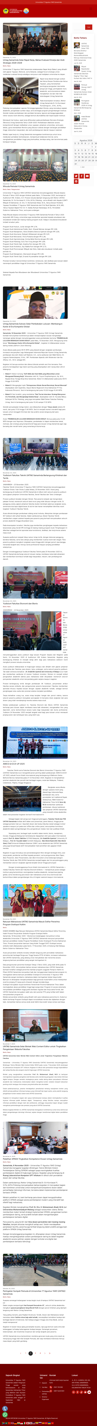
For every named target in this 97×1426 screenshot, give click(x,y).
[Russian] (40, 1423)
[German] (15, 1423)
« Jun (82, 167)
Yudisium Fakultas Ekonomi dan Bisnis (20, 603)
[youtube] (87, 176)
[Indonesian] (21, 1423)
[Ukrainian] (49, 1423)
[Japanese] (27, 1423)
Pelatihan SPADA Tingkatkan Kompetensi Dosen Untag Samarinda (32, 1159)
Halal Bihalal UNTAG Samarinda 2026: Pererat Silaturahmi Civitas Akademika (82, 122)
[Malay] (34, 1423)
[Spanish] (43, 1423)
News (9, 66)
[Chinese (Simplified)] (9, 1423)
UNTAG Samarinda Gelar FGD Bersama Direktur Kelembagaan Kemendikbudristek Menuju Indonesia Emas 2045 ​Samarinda (82, 52)
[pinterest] (76, 181)
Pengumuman (15, 189)
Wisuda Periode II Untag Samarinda (19, 186)
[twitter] (76, 176)
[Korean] (31, 1423)
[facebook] (81, 176)
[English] (12, 1423)
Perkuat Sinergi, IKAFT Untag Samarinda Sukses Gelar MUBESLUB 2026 (83, 89)
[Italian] (24, 1423)
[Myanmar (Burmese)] (37, 1423)
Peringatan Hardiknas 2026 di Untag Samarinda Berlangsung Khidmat (83, 105)
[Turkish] (46, 1423)
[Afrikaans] (3, 1423)
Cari (88, 27)
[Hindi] (18, 1423)
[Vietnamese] (52, 1423)
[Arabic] (6, 1423)
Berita (5, 66)
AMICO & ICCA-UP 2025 (14, 764)
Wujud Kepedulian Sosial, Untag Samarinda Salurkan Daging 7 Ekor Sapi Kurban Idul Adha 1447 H (83, 72)
